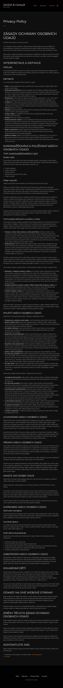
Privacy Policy (34, 676)
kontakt (7, 656)
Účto (51, 5)
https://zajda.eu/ (37, 654)
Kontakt (44, 676)
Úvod (35, 5)
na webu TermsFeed (46, 263)
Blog (17, 676)
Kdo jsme (43, 5)
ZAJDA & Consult (14, 4)
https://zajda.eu (52, 135)
